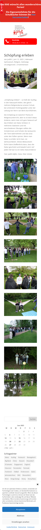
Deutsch (21, 461)
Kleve (6, 479)
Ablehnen (20, 516)
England (27, 464)
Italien (33, 472)
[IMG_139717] (20, 316)
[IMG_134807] (20, 182)
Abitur (7, 457)
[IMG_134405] (20, 396)
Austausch (21, 457)
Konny (24, 479)
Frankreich (8, 472)
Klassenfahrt (27, 475)
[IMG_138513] (20, 289)
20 (10, 441)
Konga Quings (15, 479)
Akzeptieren (20, 509)
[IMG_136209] (20, 209)
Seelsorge (25, 62)
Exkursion (8, 468)
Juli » (11, 448)
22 (19, 441)
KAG (19, 475)
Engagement (18, 464)
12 (5, 438)
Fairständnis (17, 468)
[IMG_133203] (20, 369)
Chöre (15, 461)
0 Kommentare (22, 65)
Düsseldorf (30, 461)
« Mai (6, 448)
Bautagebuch (31, 457)
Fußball (16, 472)
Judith (9, 59)
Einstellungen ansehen (20, 522)
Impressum (31, 527)
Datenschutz (22, 527)
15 (19, 438)
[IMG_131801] (20, 343)
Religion (17, 62)
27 (10, 445)
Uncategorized (9, 65)
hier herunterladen (24, 16)
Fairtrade (26, 468)
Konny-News (32, 479)
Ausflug (13, 457)
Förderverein (25, 472)
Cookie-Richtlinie (12, 527)
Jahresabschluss (10, 475)
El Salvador (8, 464)
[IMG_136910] (20, 235)
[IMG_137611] (20, 262)
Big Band (8, 461)
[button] (37, 484)
